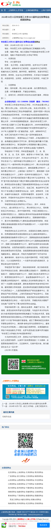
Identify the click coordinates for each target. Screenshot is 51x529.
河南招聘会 (30, 480)
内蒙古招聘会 (25, 500)
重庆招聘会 (39, 472)
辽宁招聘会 (30, 484)
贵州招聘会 (21, 488)
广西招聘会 (21, 496)
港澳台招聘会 (36, 500)
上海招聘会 (16, 38)
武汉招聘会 (30, 503)
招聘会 (37, 42)
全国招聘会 (6, 468)
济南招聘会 (39, 503)
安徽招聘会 (30, 492)
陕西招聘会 (39, 476)
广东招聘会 (12, 476)
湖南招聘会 (12, 492)
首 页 (3, 10)
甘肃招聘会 (39, 484)
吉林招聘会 (21, 484)
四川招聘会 (12, 488)
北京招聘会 (12, 472)
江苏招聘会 (30, 476)
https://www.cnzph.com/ (27, 38)
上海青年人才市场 (15, 10)
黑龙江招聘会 (15, 500)
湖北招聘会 (39, 488)
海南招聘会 (12, 503)
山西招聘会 (21, 480)
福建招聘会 (21, 492)
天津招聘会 (30, 472)
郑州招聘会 (21, 503)
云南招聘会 (39, 492)
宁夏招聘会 (30, 488)
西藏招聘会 (39, 496)
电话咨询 (43, 525)
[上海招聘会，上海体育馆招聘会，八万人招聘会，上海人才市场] (11, 6)
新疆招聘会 (30, 496)
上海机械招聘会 (32, 10)
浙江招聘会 (21, 476)
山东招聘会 (12, 480)
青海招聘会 (12, 496)
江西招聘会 (12, 484)
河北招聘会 (39, 480)
